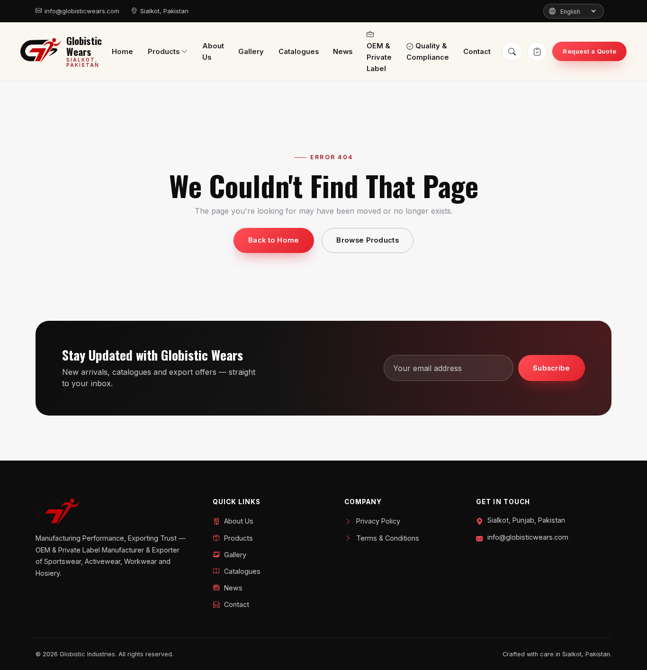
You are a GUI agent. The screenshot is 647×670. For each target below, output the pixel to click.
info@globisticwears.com (82, 11)
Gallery (251, 52)
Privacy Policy (378, 521)
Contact (477, 52)
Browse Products (367, 240)
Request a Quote (589, 51)
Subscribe (551, 368)
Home (122, 52)
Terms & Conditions (387, 538)
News (342, 52)
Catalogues (299, 52)
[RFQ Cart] (537, 52)
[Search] (512, 52)
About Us (213, 52)
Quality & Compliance (427, 52)
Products (164, 51)
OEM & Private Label (379, 57)
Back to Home (273, 240)
